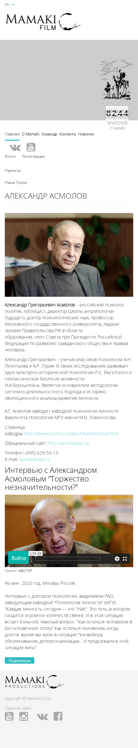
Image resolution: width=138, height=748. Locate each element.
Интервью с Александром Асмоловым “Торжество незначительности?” (51, 478)
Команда (49, 134)
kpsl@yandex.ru (34, 459)
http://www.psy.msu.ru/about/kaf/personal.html (71, 433)
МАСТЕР (25, 570)
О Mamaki (30, 134)
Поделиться (19, 660)
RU (8, 4)
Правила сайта (18, 708)
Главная (12, 134)
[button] (13, 170)
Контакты (67, 134)
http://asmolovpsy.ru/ (68, 443)
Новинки (86, 134)
